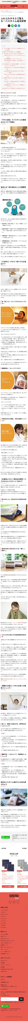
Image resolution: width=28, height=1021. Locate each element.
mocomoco (3, 927)
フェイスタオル (4, 910)
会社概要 (3, 962)
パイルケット (4, 921)
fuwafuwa (3, 925)
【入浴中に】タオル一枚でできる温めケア (13, 53)
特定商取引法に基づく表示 (7, 969)
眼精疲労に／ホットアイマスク (14, 59)
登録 (21, 999)
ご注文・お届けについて (6, 943)
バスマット (3, 916)
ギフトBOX (3, 923)
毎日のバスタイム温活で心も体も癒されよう (14, 88)
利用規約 (3, 967)
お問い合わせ (4, 971)
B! (19, 26)
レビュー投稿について (6, 951)
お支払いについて (5, 938)
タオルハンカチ (4, 914)
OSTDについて (4, 960)
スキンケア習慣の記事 (18, 622)
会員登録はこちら (5, 953)
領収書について (4, 945)
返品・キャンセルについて (7, 947)
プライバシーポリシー (6, 965)
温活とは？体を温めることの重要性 (12, 52)
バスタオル (3, 912)
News (7, 10)
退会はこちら (4, 984)
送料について (4, 936)
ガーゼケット (4, 918)
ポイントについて (5, 949)
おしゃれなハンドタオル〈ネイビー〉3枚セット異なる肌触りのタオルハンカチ (8, 878)
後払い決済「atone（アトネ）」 (8, 940)
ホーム (2, 10)
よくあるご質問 (4, 934)
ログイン (3, 979)
